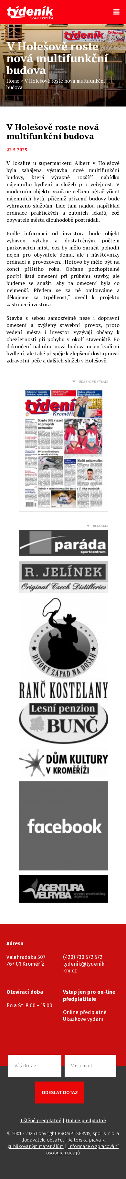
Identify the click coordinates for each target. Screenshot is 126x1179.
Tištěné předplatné (40, 1120)
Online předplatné (85, 1012)
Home (12, 80)
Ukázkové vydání (83, 1019)
